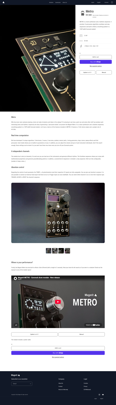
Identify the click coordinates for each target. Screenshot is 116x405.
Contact (60, 386)
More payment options (96, 66)
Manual (104, 72)
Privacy (85, 386)
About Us (61, 383)
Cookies (86, 383)
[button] (80, 53)
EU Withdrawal (87, 389)
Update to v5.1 (87, 72)
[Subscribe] (30, 384)
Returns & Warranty (63, 389)
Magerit (19, 394)
